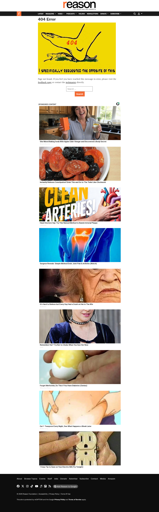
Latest (40, 14)
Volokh (82, 14)
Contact (94, 478)
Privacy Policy (54, 494)
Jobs (56, 478)
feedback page (44, 82)
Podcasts (70, 14)
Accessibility (43, 494)
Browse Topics (30, 478)
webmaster (71, 82)
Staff (50, 478)
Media (103, 478)
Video (60, 14)
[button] (140, 13)
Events (42, 478)
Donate (103, 14)
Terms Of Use (65, 494)
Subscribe (115, 14)
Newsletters (92, 14)
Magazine (50, 14)
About (19, 478)
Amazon (111, 478)
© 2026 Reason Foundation (27, 494)
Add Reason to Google (66, 486)
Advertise (73, 478)
